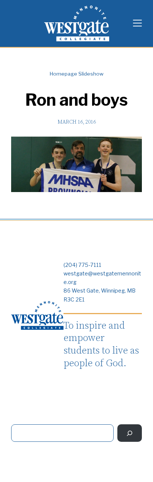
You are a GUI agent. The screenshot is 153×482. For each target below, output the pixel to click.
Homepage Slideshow (77, 74)
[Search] (129, 433)
